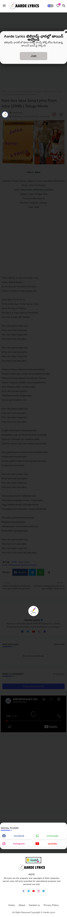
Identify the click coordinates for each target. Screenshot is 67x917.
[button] (50, 5)
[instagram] (39, 891)
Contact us (34, 905)
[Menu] (4, 5)
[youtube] (34, 891)
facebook (19, 836)
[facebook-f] (24, 891)
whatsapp (52, 836)
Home (11, 905)
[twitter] (29, 891)
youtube (52, 843)
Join (33, 56)
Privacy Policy (51, 905)
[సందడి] (33, 862)
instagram (19, 843)
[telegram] (43, 891)
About (22, 905)
